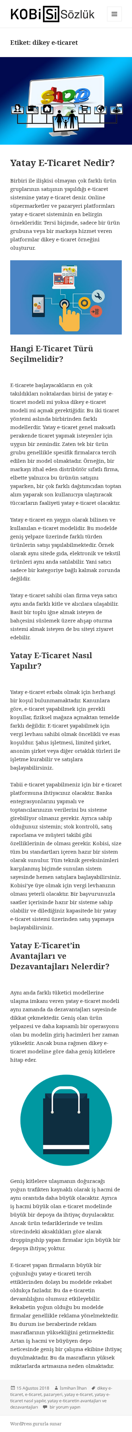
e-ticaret (33, 1394)
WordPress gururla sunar (36, 1424)
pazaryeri (53, 1394)
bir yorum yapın (64, 1407)
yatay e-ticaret (78, 1394)
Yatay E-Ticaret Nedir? (62, 162)
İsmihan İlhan (73, 1388)
